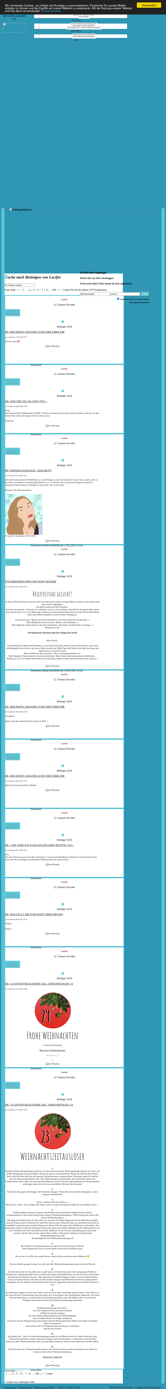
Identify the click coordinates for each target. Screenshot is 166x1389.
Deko (52, 1059)
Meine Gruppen (84, 35)
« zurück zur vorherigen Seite (20, 1382)
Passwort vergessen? (142, 299)
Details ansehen (51, 11)
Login (145, 294)
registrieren (125, 283)
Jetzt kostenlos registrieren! (139, 302)
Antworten (35, 365)
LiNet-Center (73, 1387)
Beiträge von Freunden (84, 28)
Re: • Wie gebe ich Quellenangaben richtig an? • (39, 845)
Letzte (66, 289)
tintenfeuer (27, 490)
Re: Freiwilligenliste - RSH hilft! (28, 470)
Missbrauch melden (44, 1387)
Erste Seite (10, 289)
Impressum (10, 1387)
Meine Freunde (84, 15)
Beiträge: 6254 (64, 326)
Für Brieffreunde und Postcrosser (30, 581)
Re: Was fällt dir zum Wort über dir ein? (34, 914)
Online (84, 17)
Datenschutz (25, 1387)
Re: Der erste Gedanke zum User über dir (35, 332)
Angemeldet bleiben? (128, 299)
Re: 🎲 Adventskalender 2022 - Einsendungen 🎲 (39, 983)
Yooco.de (127, 1387)
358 (54, 289)
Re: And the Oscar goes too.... (26, 401)
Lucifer (10, 337)
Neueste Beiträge (84, 24)
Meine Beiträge (84, 26)
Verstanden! (149, 5)
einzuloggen (107, 278)
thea (7, 854)
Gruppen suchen (84, 37)
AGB (60, 1387)
